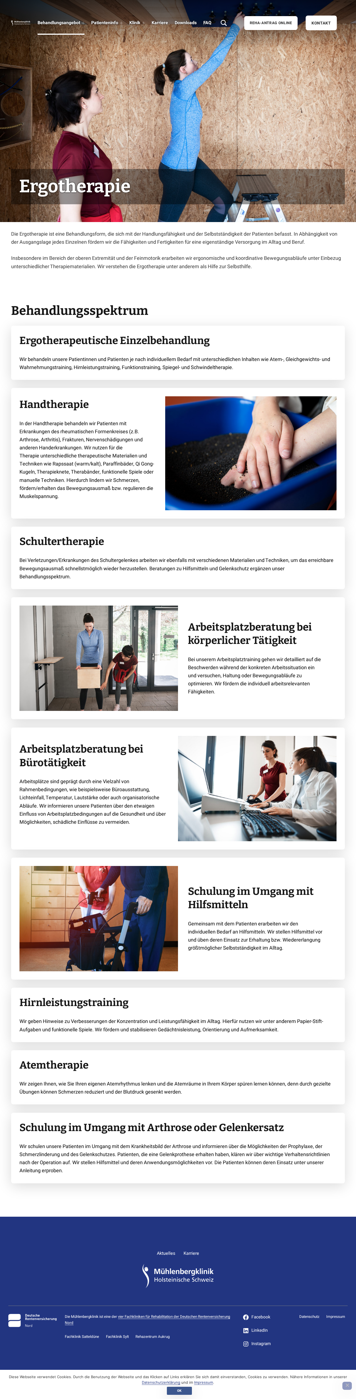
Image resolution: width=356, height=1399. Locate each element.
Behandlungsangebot (59, 22)
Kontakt (321, 23)
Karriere (160, 22)
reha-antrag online (271, 23)
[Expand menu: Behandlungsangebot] (83, 23)
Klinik (134, 22)
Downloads (186, 22)
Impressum (335, 1317)
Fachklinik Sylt (117, 1337)
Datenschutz (309, 1317)
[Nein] (347, 1386)
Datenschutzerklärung (161, 1382)
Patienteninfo (104, 22)
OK (179, 1390)
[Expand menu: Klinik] (143, 23)
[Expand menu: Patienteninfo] (121, 23)
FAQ (207, 22)
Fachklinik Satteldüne (82, 1337)
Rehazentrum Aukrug (152, 1337)
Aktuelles (166, 1253)
